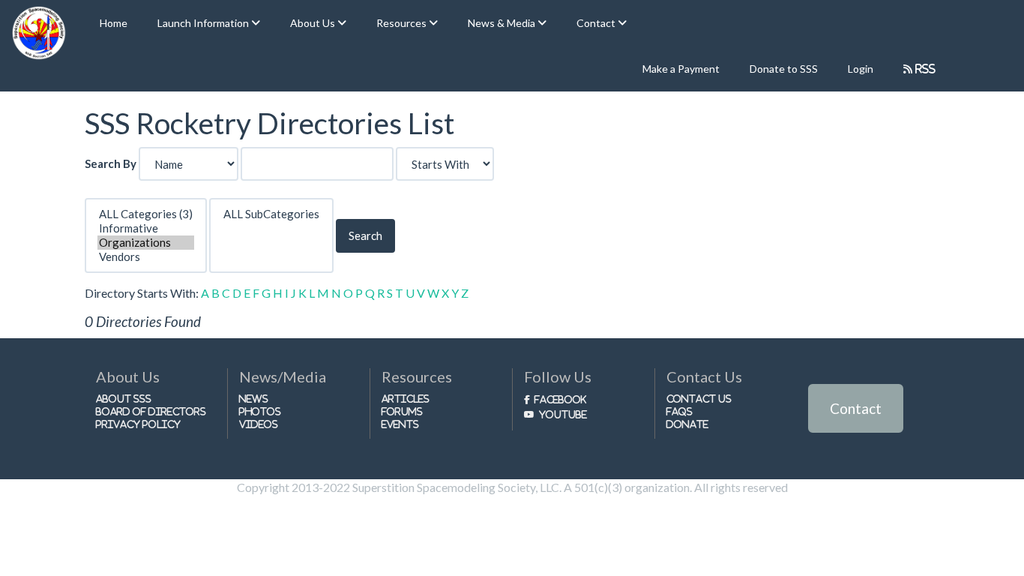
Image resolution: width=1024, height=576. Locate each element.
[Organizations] (145, 243)
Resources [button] (402, 22)
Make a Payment (681, 68)
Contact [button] (597, 22)
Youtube (563, 414)
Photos (260, 411)
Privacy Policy (138, 424)
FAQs (679, 411)
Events (400, 424)
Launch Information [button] (204, 22)
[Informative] (145, 228)
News (253, 399)
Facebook (560, 399)
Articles (406, 399)
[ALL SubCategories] (271, 214)
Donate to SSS (784, 68)
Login (860, 68)
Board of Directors (151, 411)
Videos (258, 424)
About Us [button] (313, 22)
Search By (110, 163)
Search (365, 235)
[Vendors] (145, 257)
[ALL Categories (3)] (145, 214)
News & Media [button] (502, 22)
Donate (687, 424)
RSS (924, 68)
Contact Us (699, 399)
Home (113, 22)
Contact (856, 408)
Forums (402, 411)
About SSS (123, 399)
